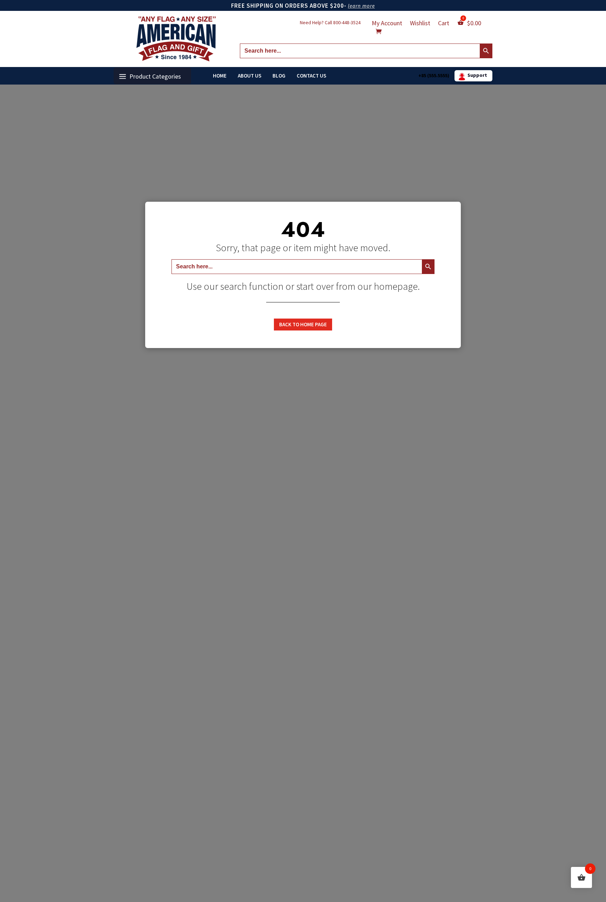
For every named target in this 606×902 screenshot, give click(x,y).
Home (220, 75)
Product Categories (155, 76)
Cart (443, 24)
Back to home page (303, 324)
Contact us (311, 75)
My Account (387, 24)
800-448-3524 (347, 22)
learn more (361, 5)
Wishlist (420, 24)
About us (249, 75)
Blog (278, 75)
